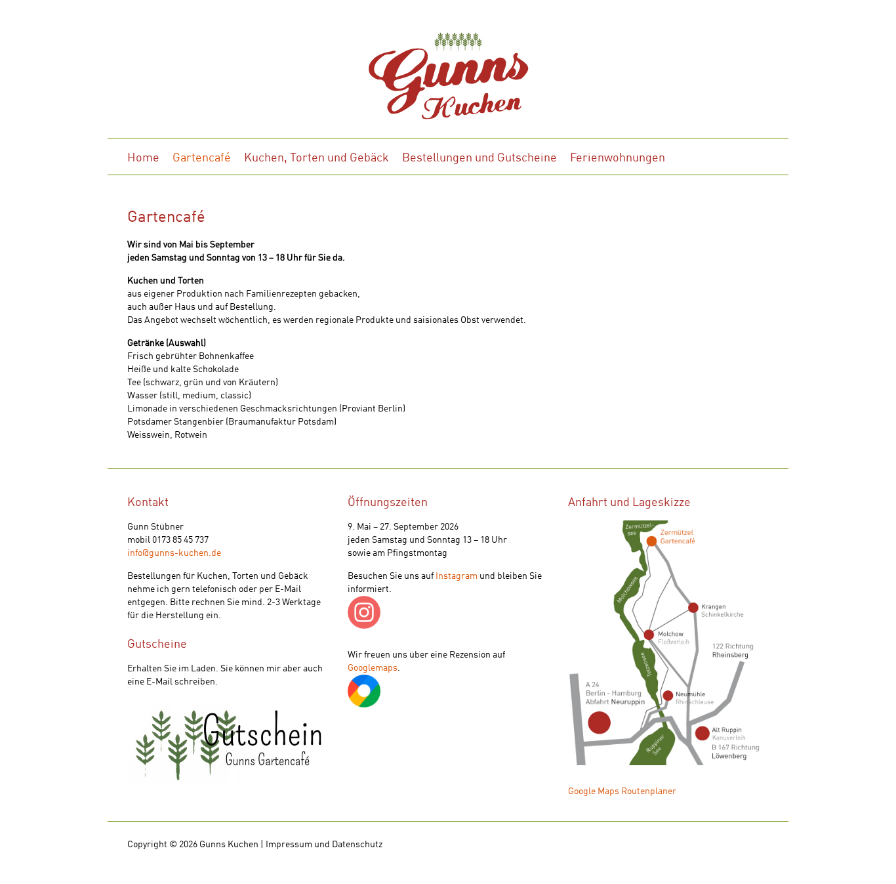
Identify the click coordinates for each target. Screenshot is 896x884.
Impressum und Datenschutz (324, 844)
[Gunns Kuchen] (448, 79)
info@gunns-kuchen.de (174, 553)
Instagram (457, 576)
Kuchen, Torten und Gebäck (316, 158)
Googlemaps (372, 668)
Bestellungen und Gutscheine (479, 158)
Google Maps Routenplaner (622, 791)
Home (143, 158)
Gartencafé (202, 158)
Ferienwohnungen (617, 158)
